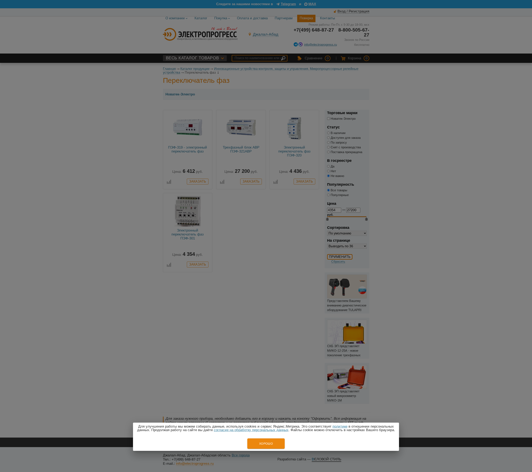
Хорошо (266, 443)
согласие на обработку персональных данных (251, 430)
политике (339, 426)
